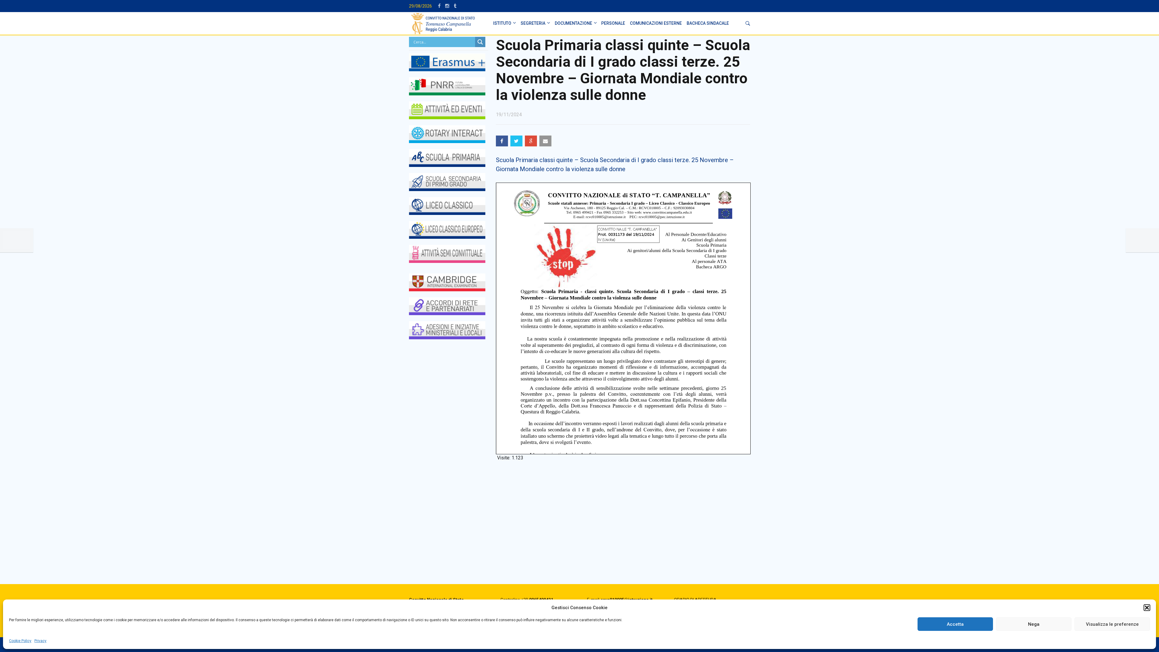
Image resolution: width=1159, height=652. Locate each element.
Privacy (40, 641)
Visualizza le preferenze (1112, 624)
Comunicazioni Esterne (656, 23)
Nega (1033, 624)
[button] (1147, 608)
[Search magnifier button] (480, 42)
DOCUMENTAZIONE (573, 23)
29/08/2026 (420, 6)
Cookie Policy (20, 641)
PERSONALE (613, 23)
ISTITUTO (502, 23)
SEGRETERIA (533, 23)
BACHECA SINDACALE (708, 23)
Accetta (955, 624)
